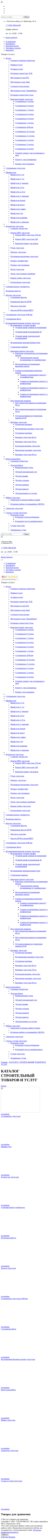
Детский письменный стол (26, 472)
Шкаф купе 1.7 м (17, 179)
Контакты (10, 50)
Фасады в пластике (18, 306)
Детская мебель (16, 465)
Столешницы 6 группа (24, 106)
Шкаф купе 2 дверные (19, 183)
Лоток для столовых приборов (22, 274)
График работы (12, 29)
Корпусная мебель (13, 459)
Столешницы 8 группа (24, 114)
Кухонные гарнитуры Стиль (21, 95)
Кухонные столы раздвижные (27, 517)
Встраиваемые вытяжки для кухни (29, 429)
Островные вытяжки (23, 433)
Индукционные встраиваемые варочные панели (27, 365)
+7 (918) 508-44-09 (13, 25)
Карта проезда (11, 37)
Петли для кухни (17, 269)
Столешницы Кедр (13, 319)
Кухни (8, 58)
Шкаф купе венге (17, 205)
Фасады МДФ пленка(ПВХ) (21, 310)
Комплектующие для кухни (21, 99)
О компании (11, 42)
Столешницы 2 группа (24, 140)
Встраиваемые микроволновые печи (25, 343)
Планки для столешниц (24, 164)
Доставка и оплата (13, 48)
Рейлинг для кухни (18, 252)
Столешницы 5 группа (24, 101)
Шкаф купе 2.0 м (17, 188)
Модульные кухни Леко (20, 82)
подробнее (5, 1114)
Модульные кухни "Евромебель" (23, 91)
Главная (4, 1062)
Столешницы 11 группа (24, 136)
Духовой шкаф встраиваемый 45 (28, 332)
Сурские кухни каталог (19, 86)
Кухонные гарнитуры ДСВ (21, 73)
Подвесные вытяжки (23, 424)
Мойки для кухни (13, 498)
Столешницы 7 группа (24, 110)
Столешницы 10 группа (25, 132)
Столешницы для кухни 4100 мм (19, 315)
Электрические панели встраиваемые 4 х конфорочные (33, 359)
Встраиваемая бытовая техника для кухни (23, 323)
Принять (5, 1535)
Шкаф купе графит (18, 209)
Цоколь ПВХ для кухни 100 (26, 239)
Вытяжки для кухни (18, 422)
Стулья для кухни (17, 526)
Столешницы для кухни (15, 168)
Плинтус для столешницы (25, 160)
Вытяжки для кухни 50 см (25, 442)
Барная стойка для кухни (20, 278)
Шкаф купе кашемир (18, 218)
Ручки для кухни (17, 248)
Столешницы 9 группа (24, 119)
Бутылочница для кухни (20, 282)
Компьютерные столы (24, 467)
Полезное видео (12, 46)
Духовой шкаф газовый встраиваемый (30, 327)
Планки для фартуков (19, 261)
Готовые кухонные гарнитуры (22, 60)
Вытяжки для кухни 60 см (25, 455)
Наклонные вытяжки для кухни (28, 450)
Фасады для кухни (13, 295)
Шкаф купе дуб (16, 213)
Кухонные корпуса (13, 291)
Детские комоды (22, 489)
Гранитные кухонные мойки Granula (25, 500)
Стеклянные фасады (18, 297)
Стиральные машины (19, 347)
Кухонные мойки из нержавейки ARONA (27, 504)
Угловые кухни (16, 69)
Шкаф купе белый (17, 200)
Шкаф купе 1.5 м (17, 175)
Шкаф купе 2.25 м (17, 192)
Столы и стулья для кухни (16, 513)
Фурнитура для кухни (15, 226)
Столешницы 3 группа (24, 144)
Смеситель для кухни (14, 508)
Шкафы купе (11, 172)
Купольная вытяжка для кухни (27, 446)
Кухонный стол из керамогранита (29, 521)
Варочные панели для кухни (22, 351)
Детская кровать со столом (26, 493)
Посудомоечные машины (20, 401)
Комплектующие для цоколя (26, 244)
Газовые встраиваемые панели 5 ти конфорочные (33, 376)
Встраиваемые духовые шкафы (23, 325)
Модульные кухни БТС (19, 78)
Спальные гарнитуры (19, 461)
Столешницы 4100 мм (24, 127)
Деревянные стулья (18, 530)
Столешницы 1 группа (24, 123)
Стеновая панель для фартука (18, 287)
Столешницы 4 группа (24, 149)
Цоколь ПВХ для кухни (20, 233)
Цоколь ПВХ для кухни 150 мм (28, 235)
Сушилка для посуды (19, 228)
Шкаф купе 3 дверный (19, 196)
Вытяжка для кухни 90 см (25, 437)
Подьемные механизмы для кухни (24, 256)
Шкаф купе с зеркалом (19, 222)
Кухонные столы (17, 515)
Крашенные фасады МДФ (21, 302)
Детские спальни (22, 480)
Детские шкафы (21, 476)
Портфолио (10, 44)
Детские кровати (22, 485)
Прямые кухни (16, 65)
